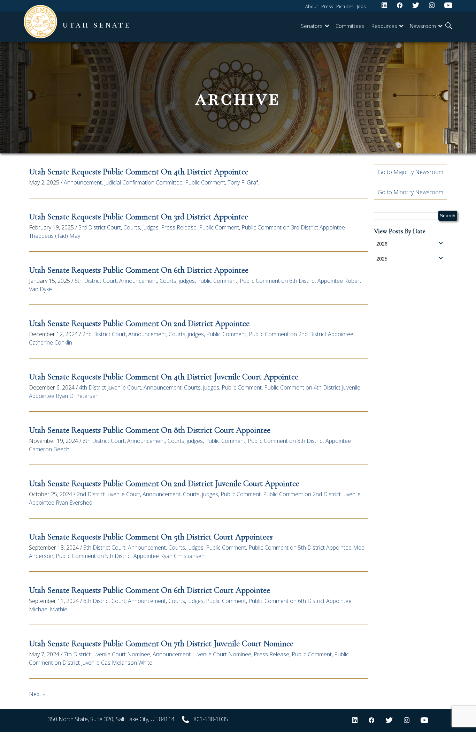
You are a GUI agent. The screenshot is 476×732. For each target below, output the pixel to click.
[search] (448, 26)
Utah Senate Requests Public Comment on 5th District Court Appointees (150, 537)
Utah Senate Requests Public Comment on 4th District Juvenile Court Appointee (163, 377)
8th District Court (104, 441)
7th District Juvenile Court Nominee (107, 654)
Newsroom (423, 25)
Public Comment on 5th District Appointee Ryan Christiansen (130, 556)
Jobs (361, 6)
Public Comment (205, 182)
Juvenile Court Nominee (222, 654)
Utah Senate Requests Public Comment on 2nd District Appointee (139, 323)
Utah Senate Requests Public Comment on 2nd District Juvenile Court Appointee (164, 483)
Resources (384, 25)
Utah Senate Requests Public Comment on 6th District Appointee (138, 270)
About (311, 6)
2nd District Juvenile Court (108, 494)
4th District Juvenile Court (110, 387)
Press (327, 6)
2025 (381, 259)
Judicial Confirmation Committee (143, 182)
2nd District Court (104, 334)
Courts (131, 227)
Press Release (179, 227)
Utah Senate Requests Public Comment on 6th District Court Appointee (149, 590)
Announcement (83, 182)
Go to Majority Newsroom (410, 172)
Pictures (344, 6)
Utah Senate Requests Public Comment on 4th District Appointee (138, 172)
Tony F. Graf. (243, 182)
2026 (381, 244)
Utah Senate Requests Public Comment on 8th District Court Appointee (149, 430)
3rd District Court (99, 227)
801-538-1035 (210, 719)
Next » (37, 694)
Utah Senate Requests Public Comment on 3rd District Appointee (138, 217)
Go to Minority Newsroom (410, 192)
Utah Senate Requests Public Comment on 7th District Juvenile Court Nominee (162, 644)
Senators (312, 25)
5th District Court (104, 547)
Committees (350, 25)
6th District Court (96, 281)
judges (151, 227)
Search (447, 215)
